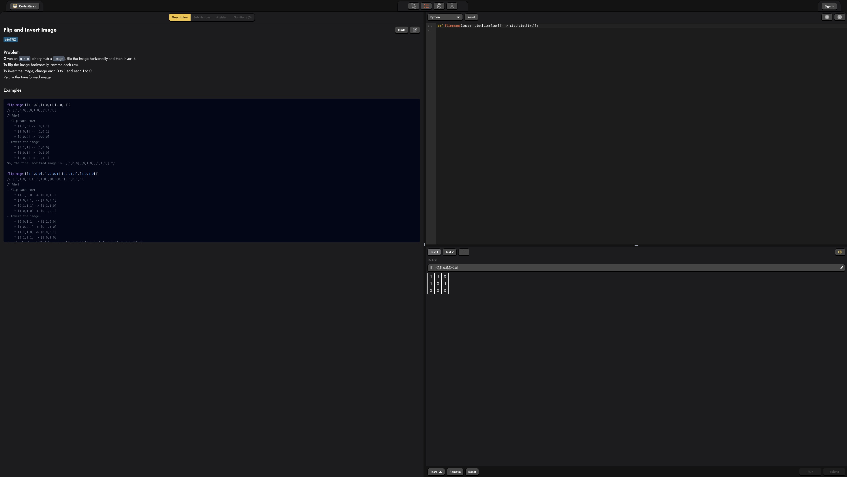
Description (180, 17)
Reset (471, 17)
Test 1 (434, 252)
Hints (401, 30)
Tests (433, 471)
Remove (455, 471)
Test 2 (450, 252)
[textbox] (641, 28)
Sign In (829, 6)
